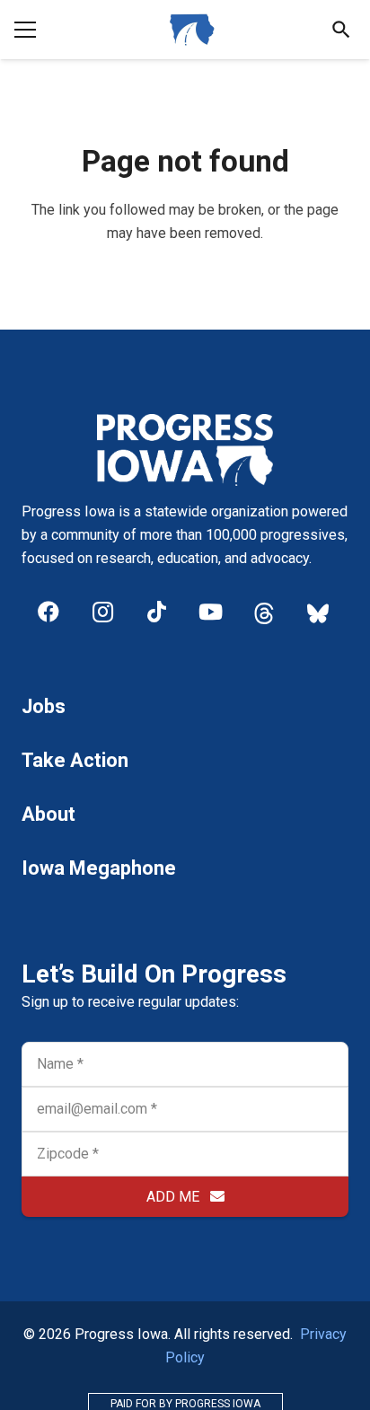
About (48, 814)
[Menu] (25, 29)
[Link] (192, 29)
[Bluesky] (318, 612)
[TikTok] (156, 612)
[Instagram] (102, 612)
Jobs (44, 706)
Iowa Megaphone (99, 868)
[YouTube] (210, 612)
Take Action (75, 760)
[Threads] (264, 612)
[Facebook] (48, 612)
